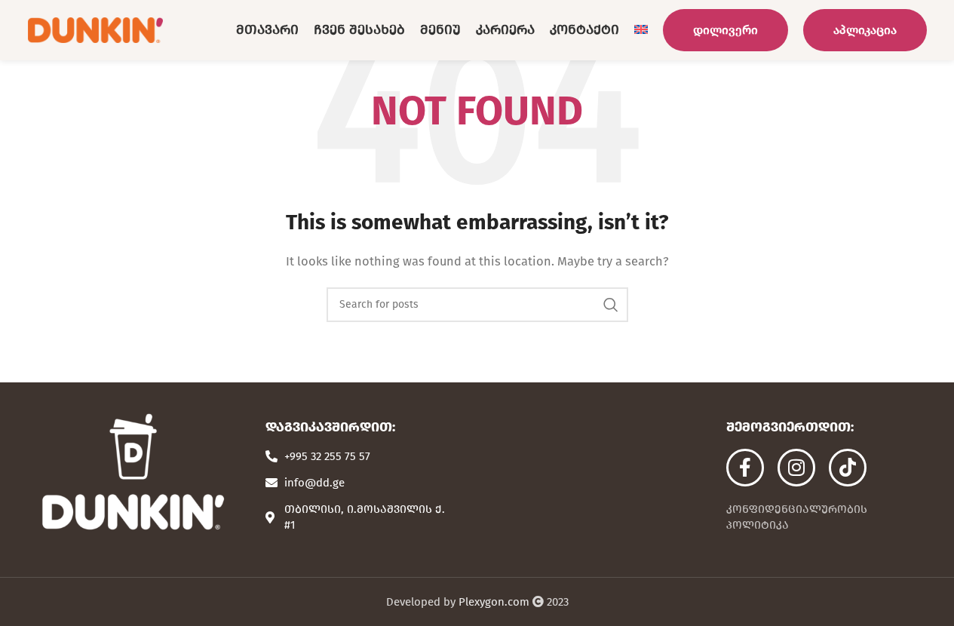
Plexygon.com (494, 602)
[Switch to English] (641, 30)
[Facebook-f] (745, 467)
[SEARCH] (611, 304)
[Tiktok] (848, 467)
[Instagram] (796, 467)
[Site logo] (96, 29)
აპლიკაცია (865, 30)
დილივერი (725, 30)
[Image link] (132, 471)
